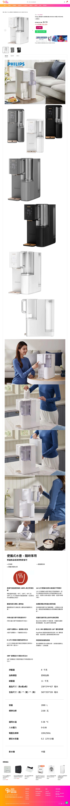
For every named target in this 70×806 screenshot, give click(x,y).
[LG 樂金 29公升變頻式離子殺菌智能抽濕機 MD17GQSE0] (62, 769)
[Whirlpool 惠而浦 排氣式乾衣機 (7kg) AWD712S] (51, 769)
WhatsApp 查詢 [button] (42, 31)
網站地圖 (27, 798)
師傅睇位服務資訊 (39, 791)
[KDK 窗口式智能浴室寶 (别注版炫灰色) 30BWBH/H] (18, 769)
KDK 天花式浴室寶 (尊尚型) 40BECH (29, 776)
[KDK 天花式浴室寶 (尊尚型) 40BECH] (29, 769)
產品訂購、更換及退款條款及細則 (60, 794)
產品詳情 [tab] (12, 55)
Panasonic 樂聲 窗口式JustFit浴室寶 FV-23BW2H (7, 777)
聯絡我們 (27, 797)
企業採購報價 (38, 793)
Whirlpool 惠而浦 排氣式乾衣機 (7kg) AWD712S (51, 776)
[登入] (64, 2)
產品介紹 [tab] (6, 55)
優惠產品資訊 (48, 793)
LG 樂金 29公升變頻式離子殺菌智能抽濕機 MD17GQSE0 (62, 777)
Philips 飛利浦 (40, 14)
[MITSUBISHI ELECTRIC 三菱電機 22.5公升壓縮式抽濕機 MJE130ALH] (40, 769)
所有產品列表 (48, 795)
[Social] (59, 804)
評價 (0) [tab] (17, 55)
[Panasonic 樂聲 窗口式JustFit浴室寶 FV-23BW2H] (7, 769)
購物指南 (27, 793)
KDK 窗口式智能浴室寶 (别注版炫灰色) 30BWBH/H (18, 776)
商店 (6, 12)
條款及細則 (58, 791)
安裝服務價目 (38, 795)
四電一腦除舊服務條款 (60, 796)
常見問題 (27, 795)
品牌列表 (47, 791)
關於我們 (27, 791)
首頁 (3, 12)
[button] (32, 30)
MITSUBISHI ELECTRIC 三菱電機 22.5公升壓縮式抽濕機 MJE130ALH (40, 777)
